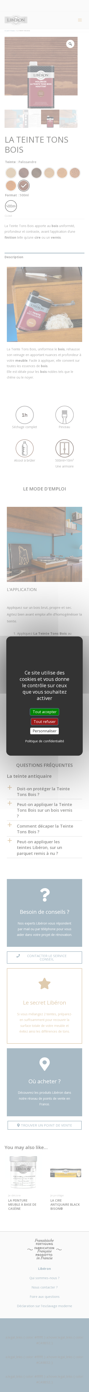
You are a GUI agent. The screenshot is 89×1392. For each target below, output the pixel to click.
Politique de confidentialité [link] (44, 741)
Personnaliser (45, 730)
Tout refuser (45, 721)
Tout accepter (45, 711)
